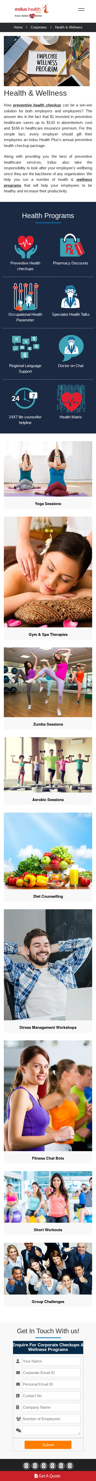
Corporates (39, 27)
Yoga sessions (48, 503)
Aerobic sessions (48, 799)
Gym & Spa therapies (48, 634)
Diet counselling (48, 896)
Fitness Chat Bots (48, 1158)
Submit (48, 1445)
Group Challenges (48, 1301)
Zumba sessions (48, 724)
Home (18, 27)
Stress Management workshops (48, 1027)
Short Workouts (48, 1229)
